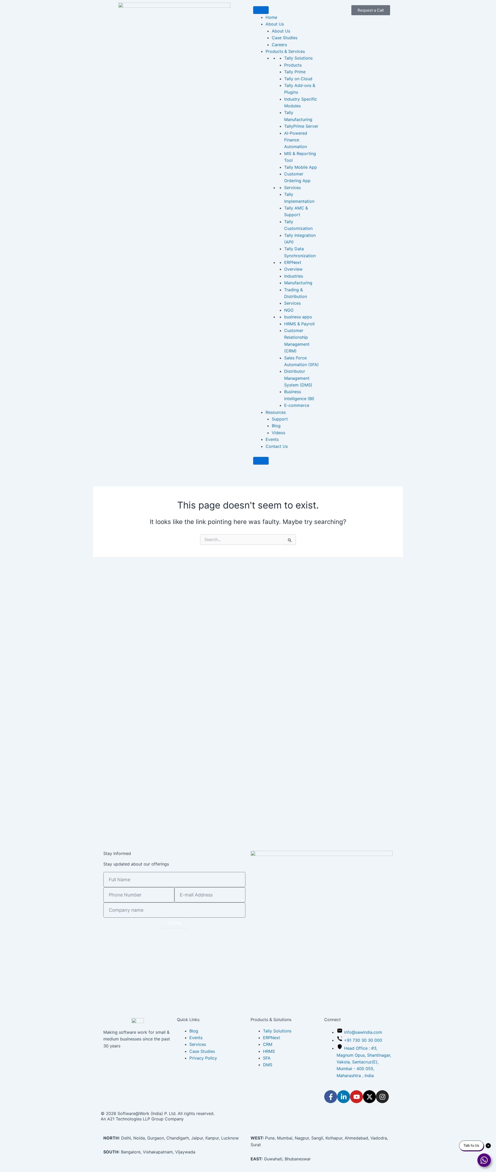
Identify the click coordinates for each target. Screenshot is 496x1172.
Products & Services (285, 51)
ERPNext (292, 262)
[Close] (261, 461)
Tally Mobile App (300, 167)
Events (272, 439)
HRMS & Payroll (299, 323)
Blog (276, 425)
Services (292, 187)
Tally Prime (295, 71)
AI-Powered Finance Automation (295, 140)
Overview (293, 269)
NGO (288, 310)
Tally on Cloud (298, 78)
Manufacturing (298, 282)
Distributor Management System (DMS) (298, 378)
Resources (276, 412)
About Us (281, 31)
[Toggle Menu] (261, 10)
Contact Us (277, 446)
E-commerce (296, 405)
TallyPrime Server (301, 126)
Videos (278, 432)
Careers (279, 44)
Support (280, 419)
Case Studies (284, 37)
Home (271, 17)
